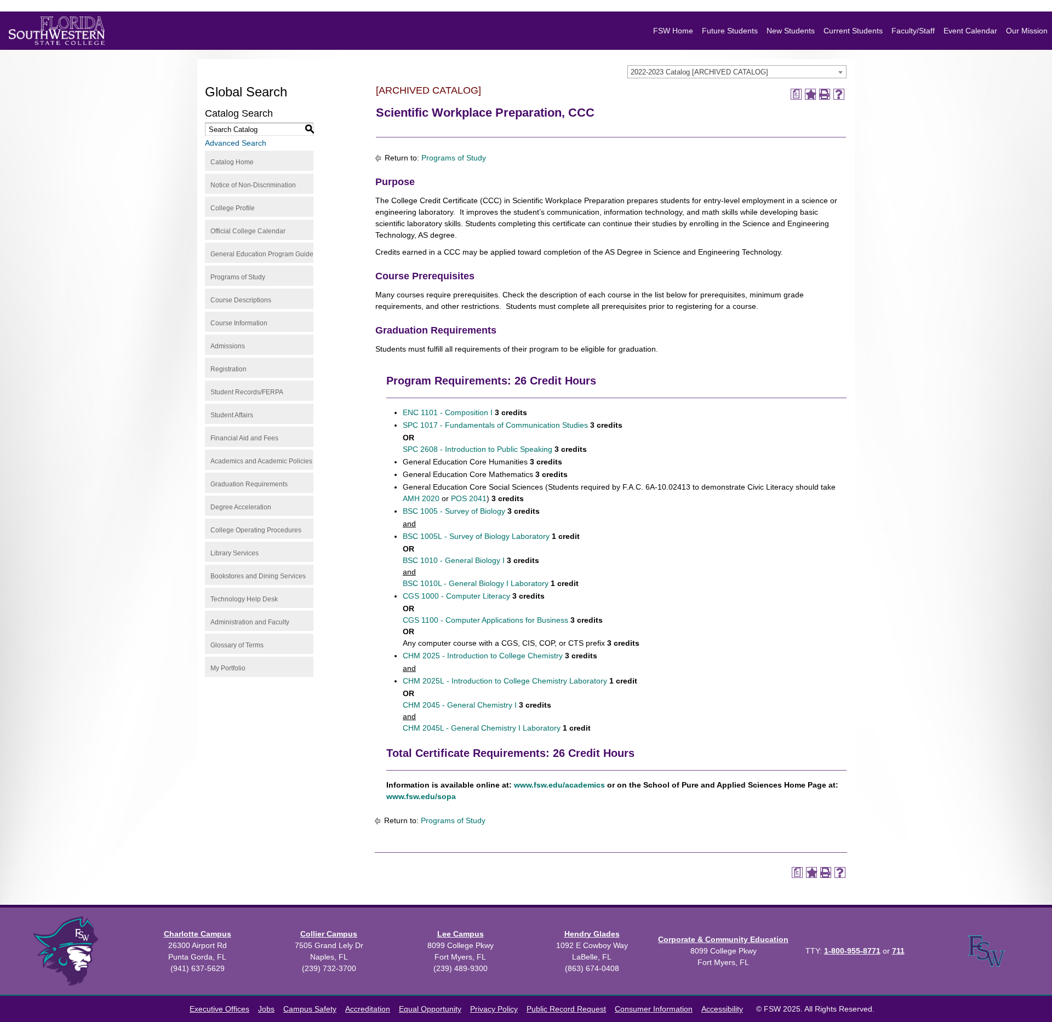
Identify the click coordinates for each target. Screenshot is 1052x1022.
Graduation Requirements (249, 484)
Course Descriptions (240, 300)
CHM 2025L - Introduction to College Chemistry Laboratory (505, 680)
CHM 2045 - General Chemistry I (460, 705)
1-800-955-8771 (852, 950)
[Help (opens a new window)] (838, 94)
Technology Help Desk (244, 599)
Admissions (227, 346)
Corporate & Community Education (723, 939)
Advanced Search (235, 143)
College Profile (232, 208)
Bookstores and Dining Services (258, 576)
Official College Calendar (247, 231)
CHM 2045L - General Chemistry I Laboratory (482, 728)
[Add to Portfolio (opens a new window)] (810, 94)
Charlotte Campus (197, 933)
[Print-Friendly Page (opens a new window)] (824, 94)
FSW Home (673, 30)
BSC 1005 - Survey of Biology (454, 511)
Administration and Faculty (249, 622)
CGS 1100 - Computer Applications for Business (485, 620)
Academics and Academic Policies (261, 461)
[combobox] (737, 71)
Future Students (730, 30)
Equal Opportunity (430, 1008)
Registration (228, 369)
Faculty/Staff (913, 30)
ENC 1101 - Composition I (448, 412)
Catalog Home (232, 162)
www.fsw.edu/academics (558, 784)
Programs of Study (237, 277)
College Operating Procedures (255, 530)
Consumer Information (654, 1008)
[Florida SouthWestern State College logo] (56, 31)
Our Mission (1027, 30)
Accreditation (367, 1008)
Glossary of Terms (237, 645)
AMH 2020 (421, 498)
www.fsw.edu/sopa (422, 796)
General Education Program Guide (261, 254)
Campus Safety (309, 1008)
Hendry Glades (592, 933)
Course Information (238, 323)
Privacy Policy (494, 1008)
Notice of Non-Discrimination (253, 185)
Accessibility (722, 1008)
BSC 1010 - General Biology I (454, 560)
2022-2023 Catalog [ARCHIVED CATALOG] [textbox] (699, 72)
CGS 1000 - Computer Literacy (456, 596)
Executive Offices (219, 1008)
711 (898, 950)
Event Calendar (970, 30)
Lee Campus (460, 933)
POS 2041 (469, 498)
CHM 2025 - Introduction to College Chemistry (483, 655)
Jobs (266, 1008)
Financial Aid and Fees (244, 438)
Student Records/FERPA (246, 392)
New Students (791, 30)
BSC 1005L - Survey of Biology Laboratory (476, 536)
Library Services (234, 553)
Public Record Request (566, 1008)
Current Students (853, 30)
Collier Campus (328, 933)
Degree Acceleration (240, 507)
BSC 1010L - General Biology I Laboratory (475, 583)
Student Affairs (231, 415)
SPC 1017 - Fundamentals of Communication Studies (495, 425)
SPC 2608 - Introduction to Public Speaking (477, 449)
